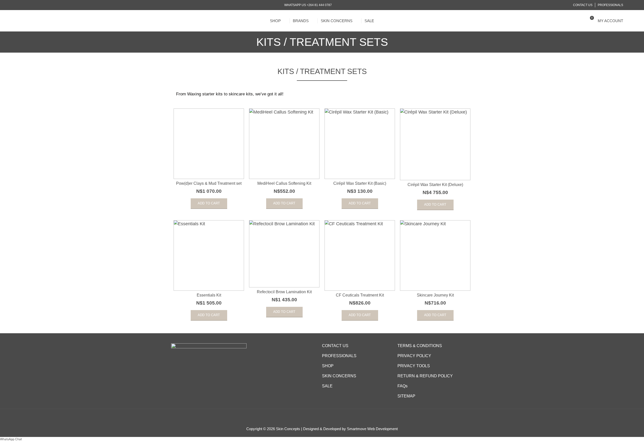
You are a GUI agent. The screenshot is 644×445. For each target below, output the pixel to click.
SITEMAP (406, 396)
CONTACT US (335, 346)
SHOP (328, 366)
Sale (369, 21)
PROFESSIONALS (339, 356)
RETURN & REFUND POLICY (425, 376)
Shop (275, 21)
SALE (327, 386)
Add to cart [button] (209, 203)
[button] (581, 20)
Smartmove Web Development (372, 429)
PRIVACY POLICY (414, 356)
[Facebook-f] (23, 5)
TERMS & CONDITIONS (419, 346)
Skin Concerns (336, 21)
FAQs (402, 386)
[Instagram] (29, 5)
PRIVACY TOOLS (413, 366)
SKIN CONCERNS (339, 376)
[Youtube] (35, 5)
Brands (301, 21)
